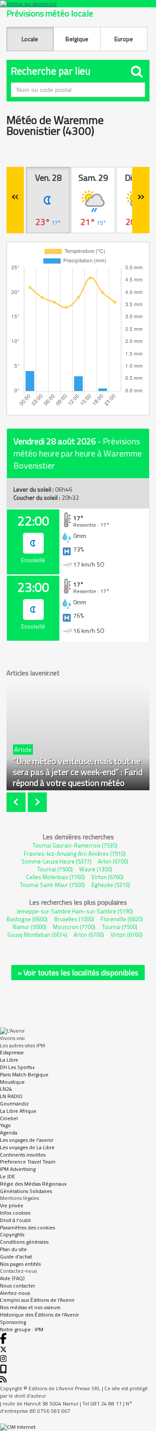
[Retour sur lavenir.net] (78, 3)
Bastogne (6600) (27, 919)
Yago (5, 1125)
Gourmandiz (14, 1103)
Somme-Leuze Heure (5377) (56, 861)
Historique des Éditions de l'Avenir (39, 1314)
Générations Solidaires (26, 1191)
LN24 (6, 1089)
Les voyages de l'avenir (26, 1140)
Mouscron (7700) (74, 926)
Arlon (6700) (113, 861)
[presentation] (17, 802)
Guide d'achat (16, 1256)
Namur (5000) (29, 926)
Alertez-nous (15, 1293)
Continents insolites (23, 1155)
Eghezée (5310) (110, 884)
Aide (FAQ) (12, 1278)
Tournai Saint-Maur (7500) (52, 884)
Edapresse (12, 1052)
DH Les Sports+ (17, 1067)
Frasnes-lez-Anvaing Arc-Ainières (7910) (75, 853)
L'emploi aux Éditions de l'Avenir (37, 1300)
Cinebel (9, 1118)
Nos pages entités (20, 1264)
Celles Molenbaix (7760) (55, 877)
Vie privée (11, 1205)
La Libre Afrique (18, 1111)
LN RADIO (11, 1096)
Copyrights (12, 1234)
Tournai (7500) (55, 869)
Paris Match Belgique (24, 1074)
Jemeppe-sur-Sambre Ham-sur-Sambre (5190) (74, 911)
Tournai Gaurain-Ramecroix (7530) (74, 845)
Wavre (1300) (95, 869)
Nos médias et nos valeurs (30, 1307)
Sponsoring (13, 1322)
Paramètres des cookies (27, 1227)
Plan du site (13, 1249)
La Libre (9, 1060)
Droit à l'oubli (15, 1220)
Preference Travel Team (27, 1161)
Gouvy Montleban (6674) (37, 934)
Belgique (76, 38)
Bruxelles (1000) (74, 919)
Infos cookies (15, 1213)
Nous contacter (17, 1285)
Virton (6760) (107, 877)
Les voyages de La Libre (27, 1147)
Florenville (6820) (122, 919)
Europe (123, 38)
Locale (30, 38)
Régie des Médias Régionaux (33, 1184)
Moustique (12, 1082)
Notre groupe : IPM (21, 1329)
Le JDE (7, 1176)
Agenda (8, 1132)
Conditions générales (24, 1242)
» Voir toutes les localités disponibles (78, 972)
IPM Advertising (18, 1169)
